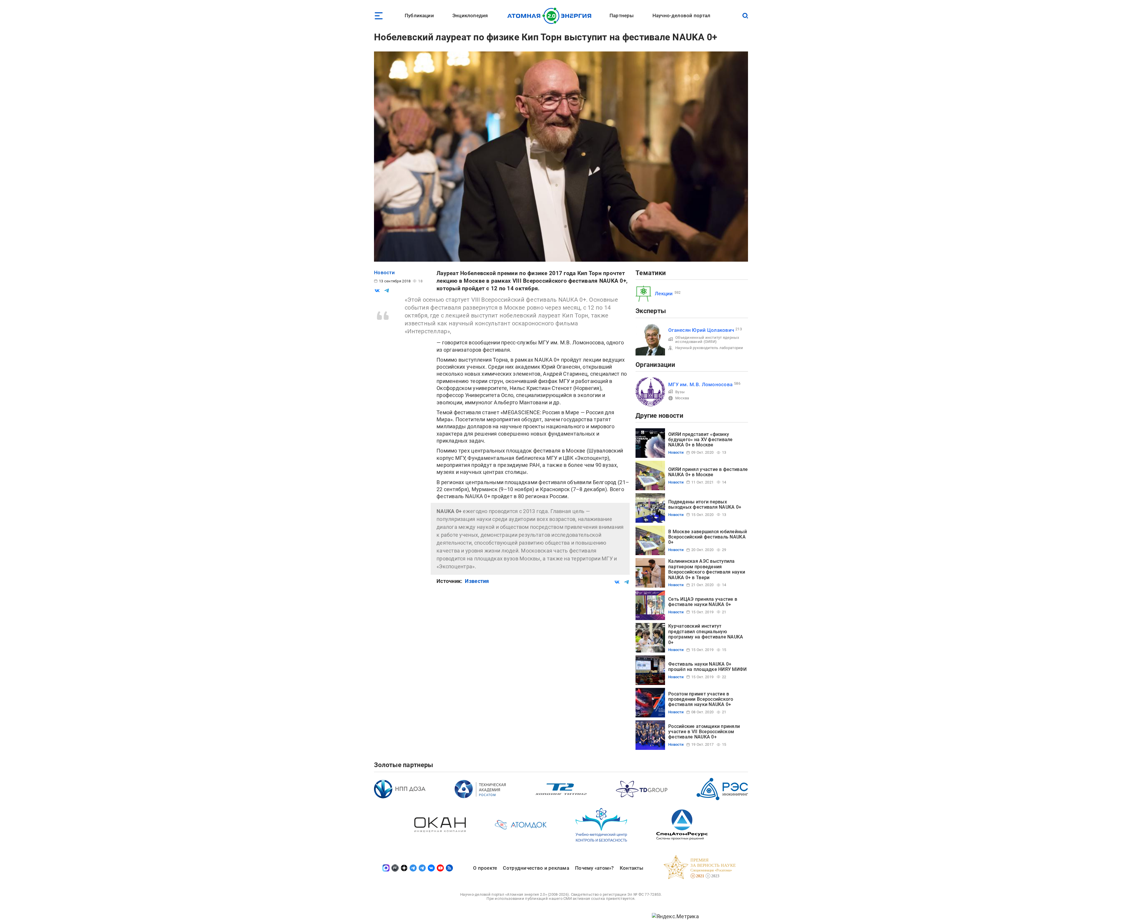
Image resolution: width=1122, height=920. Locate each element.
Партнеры (622, 15)
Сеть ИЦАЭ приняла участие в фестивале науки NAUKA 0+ (702, 601)
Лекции (664, 293)
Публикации (419, 15)
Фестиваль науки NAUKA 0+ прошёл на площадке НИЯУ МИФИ (707, 666)
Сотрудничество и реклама (536, 868)
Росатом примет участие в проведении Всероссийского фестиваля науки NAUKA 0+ (700, 699)
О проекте (485, 868)
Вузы (680, 392)
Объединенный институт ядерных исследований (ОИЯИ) (707, 339)
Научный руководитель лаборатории (709, 348)
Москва (682, 398)
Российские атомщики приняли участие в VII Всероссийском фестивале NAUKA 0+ (704, 732)
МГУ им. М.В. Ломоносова (700, 384)
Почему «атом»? (594, 868)
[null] (377, 290)
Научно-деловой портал (681, 15)
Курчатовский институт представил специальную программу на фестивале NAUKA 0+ (705, 634)
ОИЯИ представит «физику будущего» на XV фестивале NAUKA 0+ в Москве (700, 439)
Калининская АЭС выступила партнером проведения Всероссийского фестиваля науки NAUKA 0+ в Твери (706, 569)
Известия (477, 581)
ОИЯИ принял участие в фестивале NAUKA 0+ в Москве (708, 472)
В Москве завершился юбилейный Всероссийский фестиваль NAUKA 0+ (707, 537)
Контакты (631, 868)
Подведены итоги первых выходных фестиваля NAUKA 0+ (704, 504)
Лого (551, 15)
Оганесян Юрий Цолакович (701, 330)
